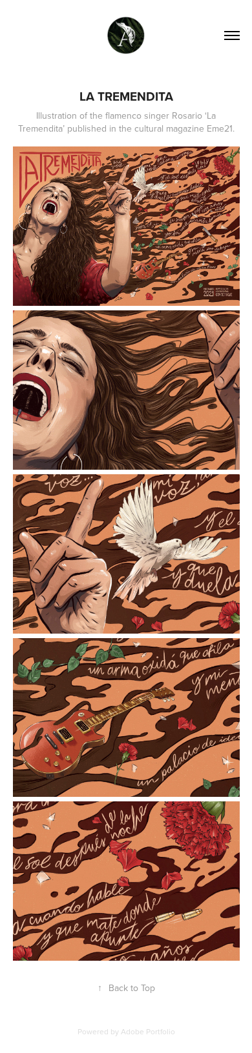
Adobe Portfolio (148, 1031)
